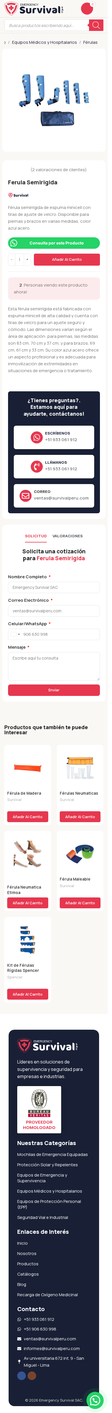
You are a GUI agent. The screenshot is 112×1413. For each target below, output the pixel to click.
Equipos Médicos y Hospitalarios (44, 42)
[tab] (36, 536)
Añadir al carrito (67, 259)
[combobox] (15, 634)
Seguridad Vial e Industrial (42, 1217)
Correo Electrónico (29, 600)
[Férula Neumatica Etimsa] (27, 854)
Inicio (22, 1243)
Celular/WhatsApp (28, 624)
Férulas (90, 42)
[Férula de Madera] (27, 768)
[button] (27, 816)
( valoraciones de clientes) (58, 170)
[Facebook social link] (21, 1375)
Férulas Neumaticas (79, 793)
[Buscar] (96, 25)
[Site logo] (33, 8)
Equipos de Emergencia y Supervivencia (42, 1178)
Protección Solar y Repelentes (47, 1165)
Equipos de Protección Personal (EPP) (49, 1204)
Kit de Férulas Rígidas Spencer (23, 968)
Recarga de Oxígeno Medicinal (47, 1295)
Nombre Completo (28, 577)
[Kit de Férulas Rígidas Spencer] (27, 940)
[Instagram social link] (32, 1375)
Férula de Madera (24, 793)
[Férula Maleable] (80, 854)
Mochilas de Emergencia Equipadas (52, 1154)
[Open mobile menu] (101, 8)
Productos (27, 1264)
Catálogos (28, 1274)
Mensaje (17, 647)
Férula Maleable (75, 879)
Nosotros (26, 1253)
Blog (21, 1284)
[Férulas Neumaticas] (80, 768)
